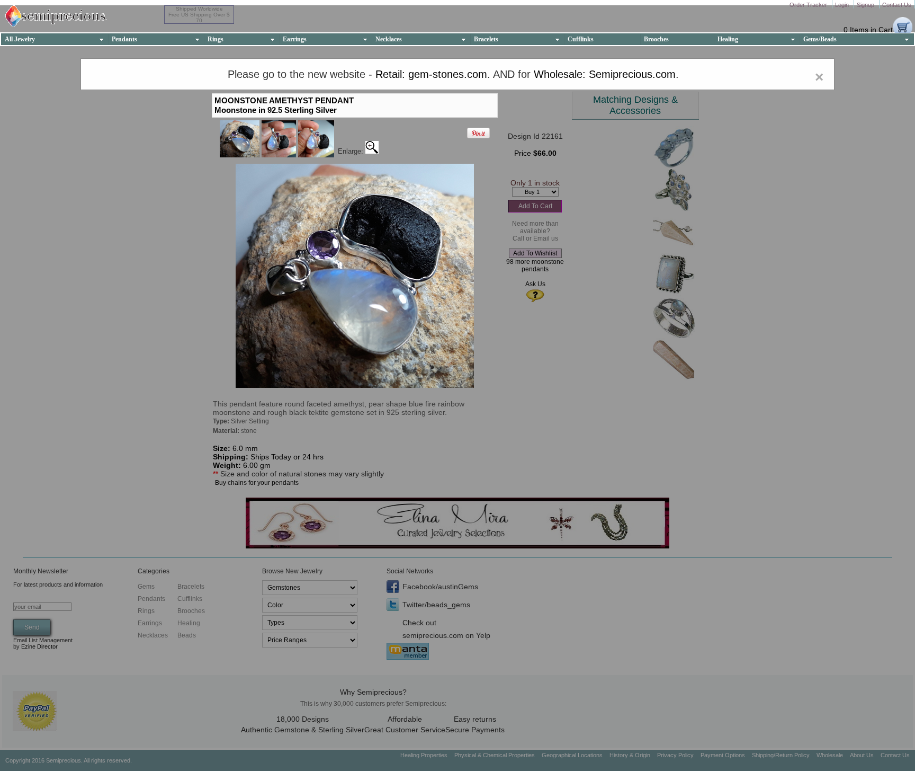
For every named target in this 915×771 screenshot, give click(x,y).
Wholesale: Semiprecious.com (605, 74)
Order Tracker (809, 5)
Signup (866, 5)
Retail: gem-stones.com (431, 74)
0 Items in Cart (868, 29)
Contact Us (896, 5)
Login (842, 5)
